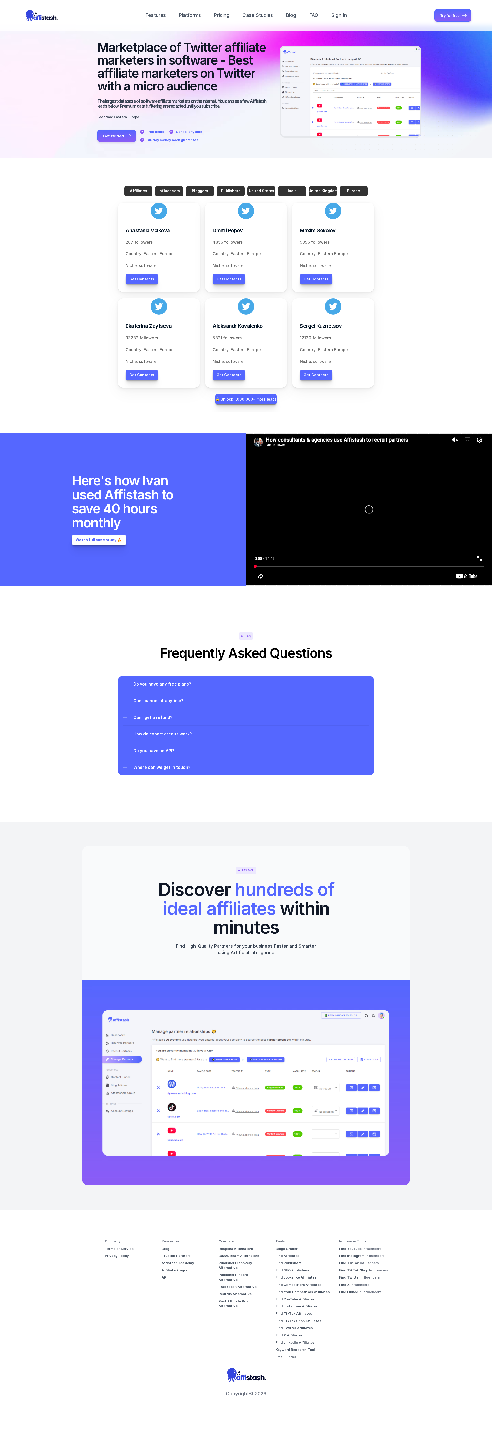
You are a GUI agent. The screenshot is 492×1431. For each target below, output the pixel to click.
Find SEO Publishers (292, 1270)
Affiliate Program (176, 1270)
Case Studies (257, 15)
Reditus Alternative (235, 1294)
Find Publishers (288, 1263)
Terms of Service (119, 1248)
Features (155, 15)
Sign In (339, 15)
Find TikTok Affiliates (293, 1313)
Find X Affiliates (289, 1335)
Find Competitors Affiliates (298, 1285)
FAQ (313, 15)
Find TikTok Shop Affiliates (298, 1321)
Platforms (190, 15)
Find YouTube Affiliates (295, 1299)
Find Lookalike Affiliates (295, 1277)
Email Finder (285, 1357)
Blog (291, 15)
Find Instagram (352, 1256)
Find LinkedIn (350, 1292)
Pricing (222, 15)
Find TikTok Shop (354, 1270)
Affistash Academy (178, 1263)
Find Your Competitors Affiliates (302, 1292)
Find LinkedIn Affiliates (295, 1342)
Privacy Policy (117, 1256)
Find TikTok (349, 1263)
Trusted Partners (176, 1256)
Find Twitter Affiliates (294, 1328)
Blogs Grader (286, 1248)
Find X (344, 1285)
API (164, 1277)
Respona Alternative (236, 1248)
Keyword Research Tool (295, 1349)
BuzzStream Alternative (239, 1256)
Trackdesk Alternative (238, 1287)
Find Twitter (350, 1277)
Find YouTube (350, 1248)
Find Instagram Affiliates (296, 1306)
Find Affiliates (287, 1256)
